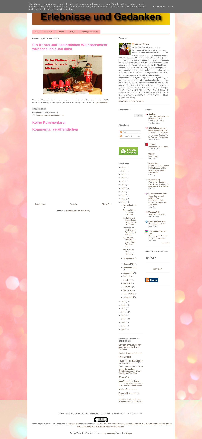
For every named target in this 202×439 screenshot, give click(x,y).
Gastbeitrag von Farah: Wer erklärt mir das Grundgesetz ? (130, 400)
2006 (123, 329)
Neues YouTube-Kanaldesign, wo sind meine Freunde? (131, 362)
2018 (123, 192)
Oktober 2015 (129, 264)
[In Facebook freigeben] (42, 108)
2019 (123, 188)
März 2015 (127, 290)
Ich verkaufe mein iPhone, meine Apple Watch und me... (129, 242)
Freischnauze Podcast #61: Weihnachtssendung (129, 231)
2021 (123, 181)
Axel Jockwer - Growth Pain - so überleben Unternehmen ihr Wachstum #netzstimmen (158, 135)
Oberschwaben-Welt (156, 222)
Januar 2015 (128, 297)
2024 (123, 171)
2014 (123, 302)
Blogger (129, 433)
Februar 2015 (129, 294)
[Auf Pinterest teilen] (44, 108)
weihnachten (42, 115)
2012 (123, 309)
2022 (123, 178)
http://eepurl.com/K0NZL (100, 100)
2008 (123, 322)
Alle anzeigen (166, 243)
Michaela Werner (142, 44)
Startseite (73, 204)
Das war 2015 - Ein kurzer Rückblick (129, 212)
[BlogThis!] (36, 108)
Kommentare (127, 137)
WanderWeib (153, 212)
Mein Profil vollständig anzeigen (131, 101)
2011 (123, 312)
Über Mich (48, 32)
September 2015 (130, 267)
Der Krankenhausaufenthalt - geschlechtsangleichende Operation (130, 347)
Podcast (73, 32)
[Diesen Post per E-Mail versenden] (33, 108)
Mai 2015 (127, 283)
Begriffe (61, 32)
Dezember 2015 (129, 205)
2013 (123, 305)
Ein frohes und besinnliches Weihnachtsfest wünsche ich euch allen (69, 47)
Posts (124, 132)
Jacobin (151, 144)
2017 (123, 195)
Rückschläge (124, 377)
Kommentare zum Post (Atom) (78, 211)
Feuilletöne (153, 164)
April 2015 (127, 287)
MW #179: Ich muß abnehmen (128, 252)
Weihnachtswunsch (56, 115)
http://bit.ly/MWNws (100, 102)
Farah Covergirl (125, 357)
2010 (123, 315)
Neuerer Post (39, 204)
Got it (171, 7)
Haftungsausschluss (89, 32)
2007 (123, 326)
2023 (123, 174)
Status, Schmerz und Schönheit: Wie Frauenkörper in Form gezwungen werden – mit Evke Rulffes (157, 200)
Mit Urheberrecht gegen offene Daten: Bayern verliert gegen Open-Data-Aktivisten (158, 184)
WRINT (151, 154)
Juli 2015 (127, 276)
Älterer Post (106, 204)
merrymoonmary (108, 433)
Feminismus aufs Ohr (157, 194)
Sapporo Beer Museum (156, 214)
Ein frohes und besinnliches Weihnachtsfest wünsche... (129, 221)
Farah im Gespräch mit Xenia (130, 353)
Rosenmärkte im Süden (156, 224)
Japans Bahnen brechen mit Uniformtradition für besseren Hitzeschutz (158, 119)
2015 (123, 202)
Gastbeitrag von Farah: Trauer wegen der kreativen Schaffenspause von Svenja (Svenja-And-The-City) (131, 370)
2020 (123, 185)
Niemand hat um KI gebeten (158, 147)
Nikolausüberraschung (128, 389)
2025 (123, 167)
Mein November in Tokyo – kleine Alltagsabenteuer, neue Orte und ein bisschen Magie (131, 383)
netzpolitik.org (154, 180)
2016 (123, 199)
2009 (123, 319)
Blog (37, 32)
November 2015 (129, 258)
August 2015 (128, 273)
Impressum (157, 269)
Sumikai (151, 114)
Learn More (159, 7)
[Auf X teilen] (39, 108)
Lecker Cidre (153, 156)
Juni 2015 (127, 280)
